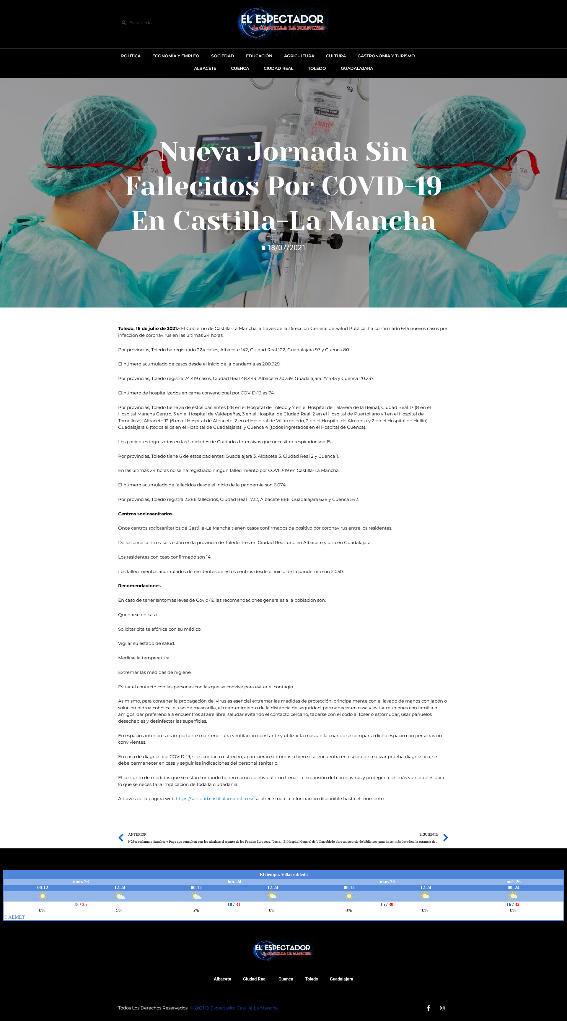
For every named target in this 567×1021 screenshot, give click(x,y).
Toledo (311, 979)
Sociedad (222, 56)
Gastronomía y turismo (386, 56)
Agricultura (299, 56)
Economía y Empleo (175, 56)
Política (131, 56)
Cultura (336, 56)
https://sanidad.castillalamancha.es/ (214, 798)
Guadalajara (341, 979)
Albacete (222, 979)
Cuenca (285, 979)
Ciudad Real (255, 979)
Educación (259, 56)
